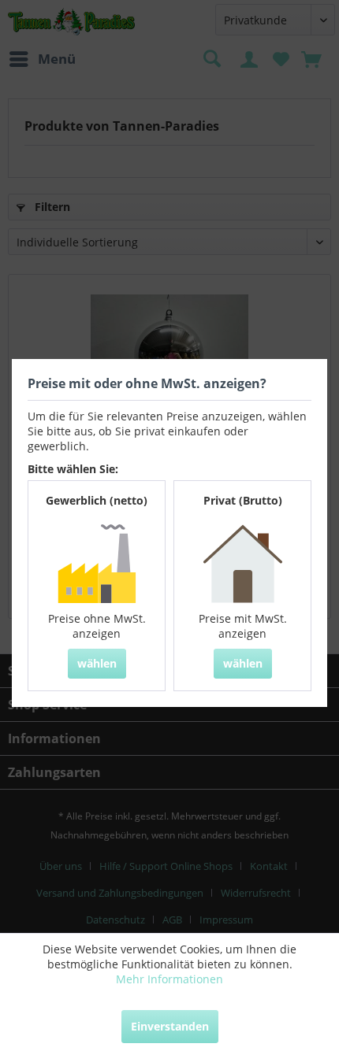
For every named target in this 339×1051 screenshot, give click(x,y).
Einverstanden (170, 1026)
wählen (97, 663)
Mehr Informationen (169, 978)
